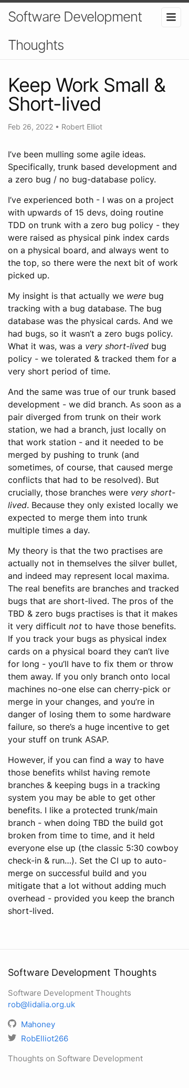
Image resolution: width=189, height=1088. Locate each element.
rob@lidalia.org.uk (41, 1004)
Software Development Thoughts (75, 30)
